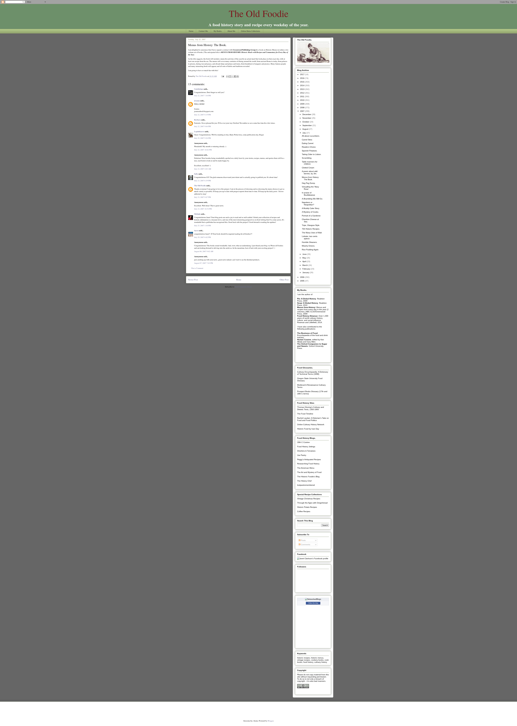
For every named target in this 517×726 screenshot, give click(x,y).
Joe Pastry (301, 455)
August (305, 129)
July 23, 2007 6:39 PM (202, 180)
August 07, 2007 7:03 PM (203, 263)
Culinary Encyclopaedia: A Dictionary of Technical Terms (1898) (312, 373)
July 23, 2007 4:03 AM (202, 169)
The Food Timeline (305, 414)
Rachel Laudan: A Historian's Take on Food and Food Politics (313, 419)
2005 (302, 281)
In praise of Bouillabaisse (308, 194)
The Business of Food (307, 333)
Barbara (197, 119)
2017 (302, 74)
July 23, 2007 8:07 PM (202, 197)
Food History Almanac (307, 316)
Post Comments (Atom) (243, 287)
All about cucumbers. (311, 136)
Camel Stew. (307, 140)
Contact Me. (203, 31)
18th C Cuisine (303, 442)
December (307, 114)
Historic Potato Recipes (307, 507)
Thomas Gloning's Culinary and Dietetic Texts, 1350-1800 (310, 408)
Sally (196, 173)
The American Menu (305, 468)
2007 (302, 111)
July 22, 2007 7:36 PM (202, 95)
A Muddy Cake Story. (311, 208)
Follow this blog (313, 603)
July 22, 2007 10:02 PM (203, 150)
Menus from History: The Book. (310, 178)
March (305, 265)
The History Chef (304, 481)
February (306, 269)
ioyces (196, 230)
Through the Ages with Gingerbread (312, 503)
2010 (302, 100)
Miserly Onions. (308, 246)
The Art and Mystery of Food (309, 472)
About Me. (232, 31)
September (307, 125)
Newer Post (193, 279)
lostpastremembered (306, 485)
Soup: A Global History (307, 303)
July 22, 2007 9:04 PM (202, 126)
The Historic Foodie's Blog (308, 476)
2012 (302, 93)
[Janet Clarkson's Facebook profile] (312, 558)
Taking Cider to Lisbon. (311, 154)
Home (191, 31)
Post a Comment (197, 268)
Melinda (197, 214)
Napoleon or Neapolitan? (308, 203)
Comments (305, 544)
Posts (303, 540)
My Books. (218, 31)
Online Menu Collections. (251, 31)
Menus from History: (306, 307)
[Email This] (227, 76)
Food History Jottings (306, 446)
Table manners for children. (309, 163)
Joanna (197, 100)
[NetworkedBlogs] (313, 599)
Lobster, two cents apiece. (309, 237)
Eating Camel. (308, 143)
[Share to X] (232, 76)
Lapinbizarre (199, 131)
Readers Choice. (309, 147)
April (304, 261)
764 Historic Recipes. (311, 229)
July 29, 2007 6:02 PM (202, 237)
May (304, 258)
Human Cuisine (304, 340)
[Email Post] (222, 76)
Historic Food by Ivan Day (308, 429)
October (306, 122)
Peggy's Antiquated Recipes (309, 459)
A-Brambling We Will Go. (312, 199)
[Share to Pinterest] (237, 76)
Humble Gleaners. (309, 242)
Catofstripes (198, 89)
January (306, 272)
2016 (302, 78)
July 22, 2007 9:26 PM (202, 138)
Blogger (270, 721)
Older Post (284, 279)
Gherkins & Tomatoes (306, 451)
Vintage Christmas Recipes (308, 499)
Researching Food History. (308, 464)
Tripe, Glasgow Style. (311, 225)
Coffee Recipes (303, 511)
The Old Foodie (258, 13)
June (304, 254)
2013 (302, 89)
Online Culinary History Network (310, 424)
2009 (302, 104)
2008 (302, 107)
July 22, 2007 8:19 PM (202, 114)
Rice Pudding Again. (310, 250)
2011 (302, 96)
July (304, 133)
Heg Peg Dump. (308, 183)
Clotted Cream (308, 168)
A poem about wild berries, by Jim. (309, 172)
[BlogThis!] (230, 76)
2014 (302, 85)
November (307, 118)
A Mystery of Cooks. (310, 212)
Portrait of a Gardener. (311, 216)
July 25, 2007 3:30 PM (202, 225)
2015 (302, 82)
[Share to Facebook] (235, 76)
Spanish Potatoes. (309, 151)
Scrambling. (307, 158)
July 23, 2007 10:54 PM (203, 209)
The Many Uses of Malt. (312, 233)
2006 (302, 277)
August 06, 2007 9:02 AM (203, 251)
